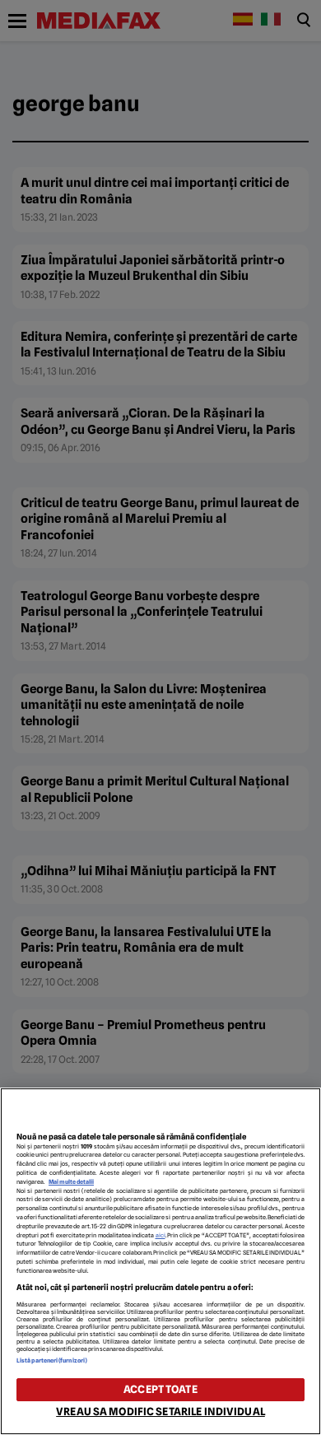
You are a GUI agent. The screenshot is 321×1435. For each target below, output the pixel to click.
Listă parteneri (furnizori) (51, 1360)
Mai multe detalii (71, 1182)
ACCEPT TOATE (160, 1389)
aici (160, 1235)
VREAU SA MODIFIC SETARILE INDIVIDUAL (160, 1411)
